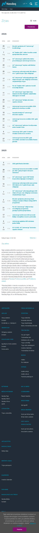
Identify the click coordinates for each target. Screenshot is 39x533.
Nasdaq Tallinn (6, 399)
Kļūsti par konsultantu (27, 429)
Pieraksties (31, 27)
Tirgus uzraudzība (7, 413)
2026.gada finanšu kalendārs (20, 163)
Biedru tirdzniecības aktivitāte (29, 325)
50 (12, 238)
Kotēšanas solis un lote (27, 340)
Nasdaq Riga (5, 396)
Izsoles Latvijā (25, 371)
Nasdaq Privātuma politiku (18, 279)
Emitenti (4, 320)
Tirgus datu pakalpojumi (28, 345)
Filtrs (34, 20)
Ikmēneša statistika (26, 320)
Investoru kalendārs (26, 348)
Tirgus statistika (25, 318)
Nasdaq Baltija (6, 499)
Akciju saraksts (6, 318)
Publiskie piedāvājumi (27, 376)
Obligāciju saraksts (7, 332)
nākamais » (33, 238)
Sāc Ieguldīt (24, 405)
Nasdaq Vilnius (6, 401)
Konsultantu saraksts (27, 431)
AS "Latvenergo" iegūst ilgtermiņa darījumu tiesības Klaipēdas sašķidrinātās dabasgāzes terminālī (24, 93)
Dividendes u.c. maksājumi (9, 323)
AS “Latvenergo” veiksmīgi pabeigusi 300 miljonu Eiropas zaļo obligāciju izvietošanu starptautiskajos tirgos (24, 79)
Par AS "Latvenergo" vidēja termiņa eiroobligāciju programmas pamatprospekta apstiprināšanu (22, 208)
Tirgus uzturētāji (25, 342)
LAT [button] (24, 4)
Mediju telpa (5, 451)
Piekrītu (19, 529)
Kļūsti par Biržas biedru (27, 414)
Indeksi (23, 359)
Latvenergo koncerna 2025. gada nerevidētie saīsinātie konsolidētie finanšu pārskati (24, 139)
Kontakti (4, 502)
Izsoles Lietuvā (25, 374)
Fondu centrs (5, 349)
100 (14, 238)
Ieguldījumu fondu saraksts (9, 344)
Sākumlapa (4, 9)
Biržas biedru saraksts (27, 417)
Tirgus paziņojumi (7, 465)
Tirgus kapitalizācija (26, 323)
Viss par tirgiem (25, 335)
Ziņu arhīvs (5, 243)
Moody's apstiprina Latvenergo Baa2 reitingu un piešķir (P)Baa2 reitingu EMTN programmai (24, 200)
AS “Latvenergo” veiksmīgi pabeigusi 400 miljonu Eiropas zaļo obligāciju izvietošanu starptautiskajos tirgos (24, 193)
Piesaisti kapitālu (25, 396)
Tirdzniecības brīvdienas (27, 350)
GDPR (3, 404)
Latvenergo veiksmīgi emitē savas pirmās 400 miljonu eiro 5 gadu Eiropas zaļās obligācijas (24, 185)
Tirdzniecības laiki (26, 337)
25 (10, 238)
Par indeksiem (25, 362)
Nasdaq (9, 4)
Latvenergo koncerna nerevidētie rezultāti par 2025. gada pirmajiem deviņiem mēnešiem (25, 170)
